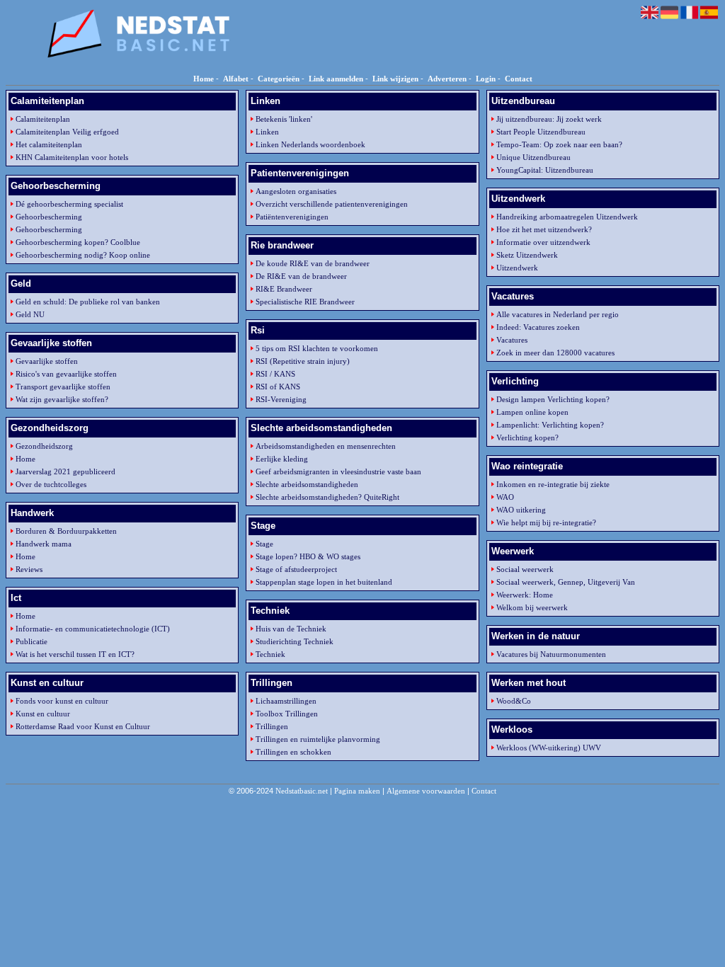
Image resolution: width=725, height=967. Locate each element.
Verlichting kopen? (527, 437)
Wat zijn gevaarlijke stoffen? (62, 399)
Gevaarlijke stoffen (47, 361)
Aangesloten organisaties (296, 191)
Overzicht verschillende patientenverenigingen (332, 204)
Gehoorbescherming (49, 216)
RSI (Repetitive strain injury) (303, 361)
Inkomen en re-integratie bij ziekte (553, 484)
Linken (267, 131)
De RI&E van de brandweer (301, 276)
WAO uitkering (521, 509)
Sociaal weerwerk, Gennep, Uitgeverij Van (565, 582)
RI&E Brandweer (284, 289)
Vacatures (511, 340)
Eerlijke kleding (282, 458)
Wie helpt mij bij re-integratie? (546, 522)
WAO (505, 497)
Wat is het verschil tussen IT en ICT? (75, 654)
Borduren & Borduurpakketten (66, 531)
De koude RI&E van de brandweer (313, 263)
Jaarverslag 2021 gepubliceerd (65, 471)
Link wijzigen (395, 78)
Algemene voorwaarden (426, 790)
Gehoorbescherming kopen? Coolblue (78, 242)
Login (486, 78)
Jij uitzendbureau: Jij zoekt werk (549, 119)
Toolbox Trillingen (287, 713)
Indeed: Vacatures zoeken (538, 327)
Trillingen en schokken (293, 752)
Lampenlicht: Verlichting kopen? (550, 424)
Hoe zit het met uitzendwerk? (544, 229)
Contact (518, 78)
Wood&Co (513, 701)
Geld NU (30, 314)
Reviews (29, 569)
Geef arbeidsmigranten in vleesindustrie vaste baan (338, 471)
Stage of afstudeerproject (296, 569)
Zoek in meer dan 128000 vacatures (555, 352)
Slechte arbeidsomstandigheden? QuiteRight (327, 497)
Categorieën (278, 78)
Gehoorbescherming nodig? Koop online (83, 255)
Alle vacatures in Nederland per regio (557, 314)
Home (203, 78)
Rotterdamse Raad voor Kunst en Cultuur (83, 726)
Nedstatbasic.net (301, 790)
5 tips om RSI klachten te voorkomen (317, 348)
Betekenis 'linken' (284, 119)
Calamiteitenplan (43, 119)
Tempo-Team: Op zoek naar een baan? (559, 144)
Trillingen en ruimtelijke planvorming (318, 739)
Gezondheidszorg (44, 446)
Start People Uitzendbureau (541, 131)
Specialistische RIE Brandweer (305, 301)
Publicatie (31, 641)
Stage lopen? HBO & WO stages (308, 556)
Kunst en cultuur (43, 713)
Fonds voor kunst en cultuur (62, 701)
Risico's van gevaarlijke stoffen (66, 374)
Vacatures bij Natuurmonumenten (551, 654)
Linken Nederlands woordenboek (310, 144)
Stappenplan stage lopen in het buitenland (324, 582)
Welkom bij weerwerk (532, 607)
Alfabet (236, 78)
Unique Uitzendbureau (533, 157)
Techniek (270, 654)
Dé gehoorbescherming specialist (69, 204)
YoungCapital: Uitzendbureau (544, 170)
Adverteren (447, 78)
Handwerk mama (44, 543)
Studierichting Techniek (294, 641)
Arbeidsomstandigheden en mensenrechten (326, 446)
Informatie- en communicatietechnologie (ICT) (93, 628)
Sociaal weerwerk (525, 569)
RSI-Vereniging (281, 399)
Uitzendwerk (517, 267)
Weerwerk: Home (524, 594)
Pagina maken (357, 790)
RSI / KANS (275, 374)
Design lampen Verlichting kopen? (553, 399)
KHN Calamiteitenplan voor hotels (72, 157)
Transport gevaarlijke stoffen (63, 386)
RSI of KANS (278, 386)
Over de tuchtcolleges (51, 484)
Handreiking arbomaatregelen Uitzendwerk (567, 216)
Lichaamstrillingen (286, 701)
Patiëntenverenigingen (292, 216)
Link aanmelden (336, 78)
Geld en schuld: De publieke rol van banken (88, 301)
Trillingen (272, 726)
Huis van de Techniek (291, 628)
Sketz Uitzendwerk (527, 255)
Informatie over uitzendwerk (543, 242)
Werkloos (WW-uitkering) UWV (548, 747)
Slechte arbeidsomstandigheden (307, 484)
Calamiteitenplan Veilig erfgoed (67, 131)
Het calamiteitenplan (49, 144)
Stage (264, 543)
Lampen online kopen (532, 412)
